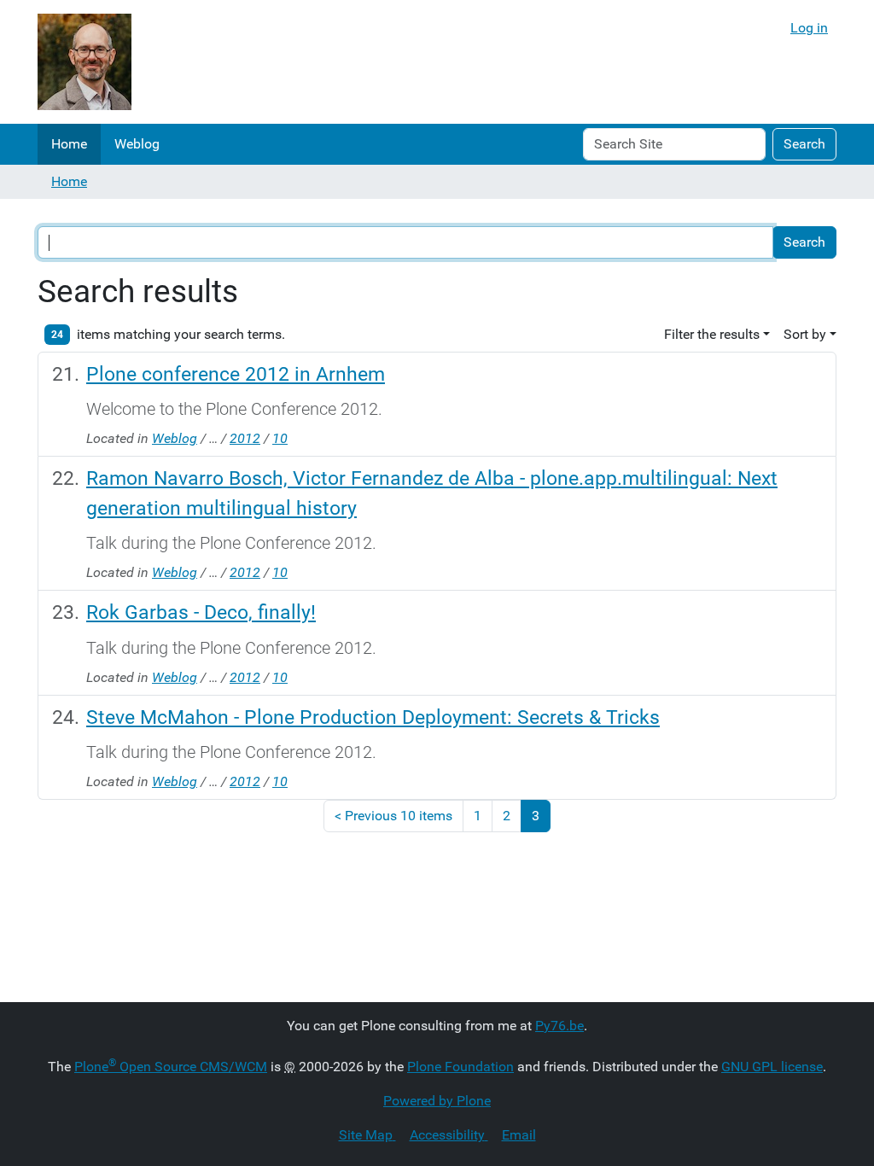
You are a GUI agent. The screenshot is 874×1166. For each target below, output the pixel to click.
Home (69, 144)
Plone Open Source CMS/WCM (170, 1066)
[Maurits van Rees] (84, 62)
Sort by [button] (805, 334)
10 (280, 438)
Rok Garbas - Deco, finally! (201, 612)
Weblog (137, 144)
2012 (245, 438)
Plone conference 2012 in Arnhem (235, 374)
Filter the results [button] (712, 334)
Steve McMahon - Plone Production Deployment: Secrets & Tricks (373, 717)
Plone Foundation (460, 1066)
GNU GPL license (772, 1066)
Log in (809, 28)
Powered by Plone (437, 1101)
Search (804, 144)
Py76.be (559, 1025)
